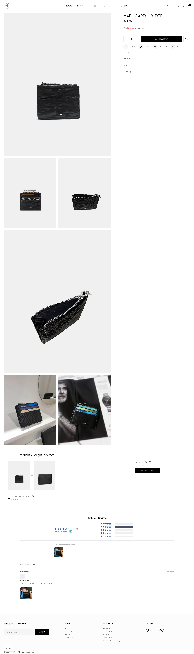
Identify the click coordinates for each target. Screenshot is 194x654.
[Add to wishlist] (186, 39)
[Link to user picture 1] (26, 593)
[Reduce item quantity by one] (126, 39)
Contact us (68, 641)
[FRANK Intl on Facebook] (148, 630)
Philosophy (68, 631)
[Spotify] (161, 630)
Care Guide (69, 637)
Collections (109, 6)
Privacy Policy (107, 634)
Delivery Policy (108, 637)
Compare (132, 46)
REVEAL (69, 6)
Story (66, 628)
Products (92, 6)
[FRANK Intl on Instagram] (155, 630)
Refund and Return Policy (111, 641)
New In (80, 6)
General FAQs (107, 628)
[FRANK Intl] (35, 6)
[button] (106, 527)
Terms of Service (108, 631)
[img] (25, 572)
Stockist (67, 634)
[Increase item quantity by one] (136, 39)
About (124, 6)
